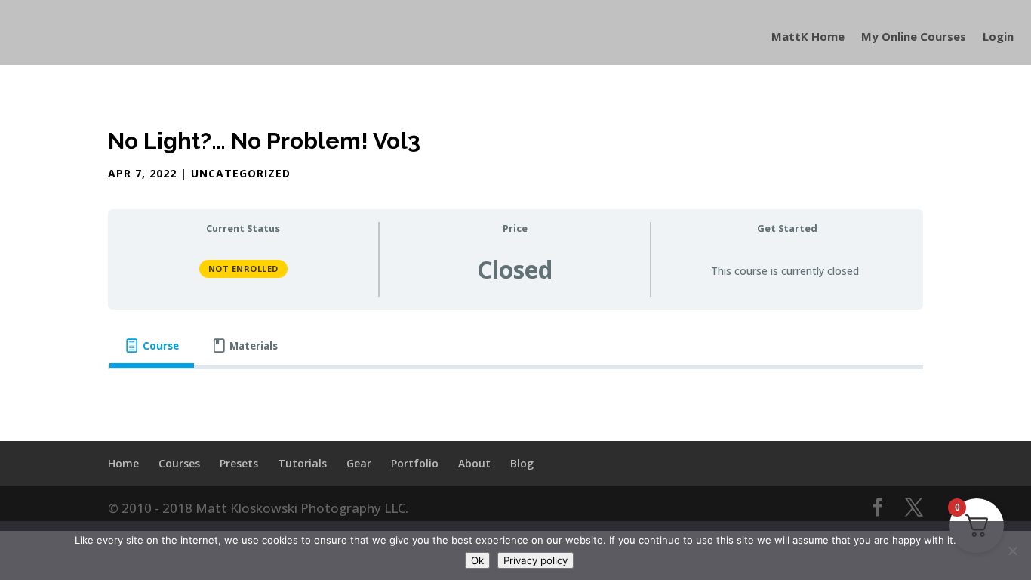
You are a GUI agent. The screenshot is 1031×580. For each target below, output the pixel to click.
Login (998, 37)
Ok (477, 560)
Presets (239, 463)
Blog (522, 463)
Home (123, 463)
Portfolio (415, 463)
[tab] (151, 346)
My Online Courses (913, 37)
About (474, 463)
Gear (358, 463)
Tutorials (302, 463)
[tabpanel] (515, 395)
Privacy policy (535, 560)
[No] (1012, 550)
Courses (179, 463)
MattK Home (808, 37)
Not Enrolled (243, 268)
